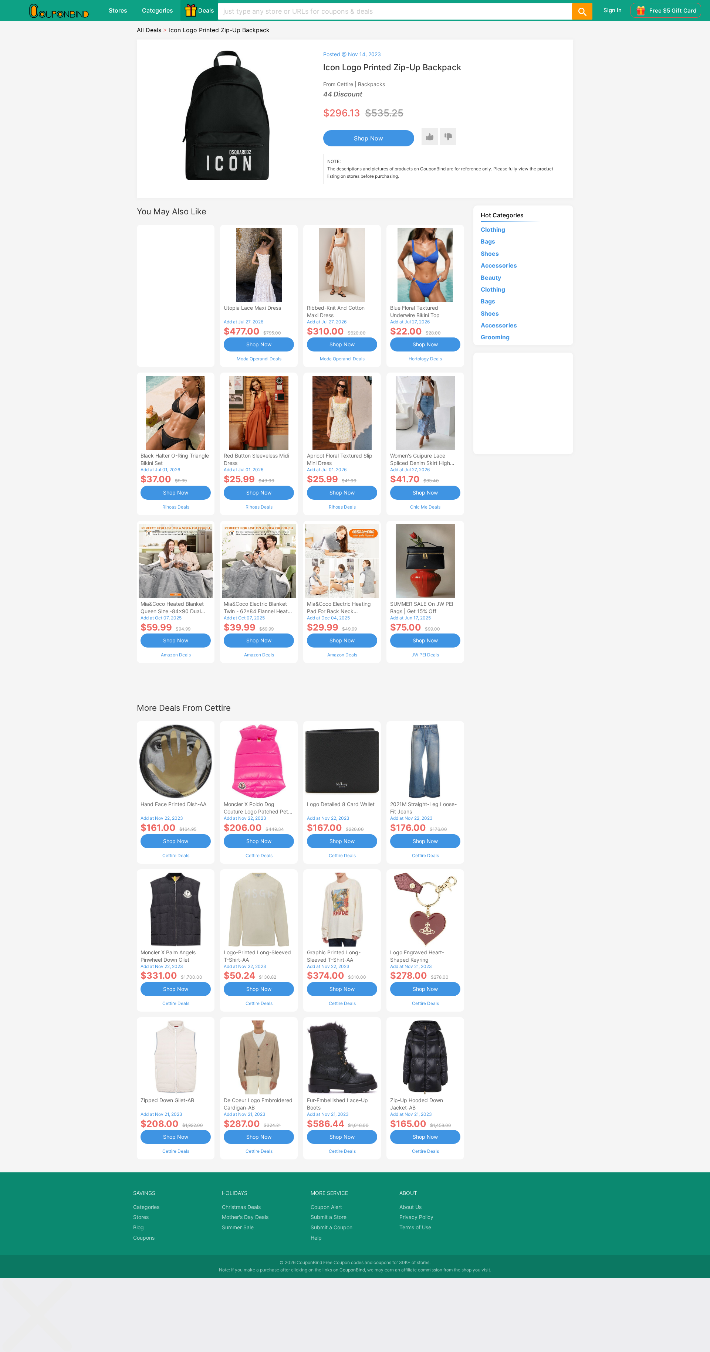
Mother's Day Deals (245, 1217)
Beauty (491, 277)
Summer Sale (238, 1227)
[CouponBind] (64, 10)
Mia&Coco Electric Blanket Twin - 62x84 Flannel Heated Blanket (259, 611)
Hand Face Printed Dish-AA (173, 804)
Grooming (495, 337)
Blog (138, 1227)
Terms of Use (415, 1227)
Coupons (144, 1237)
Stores (118, 10)
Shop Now (368, 138)
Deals (206, 10)
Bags (488, 241)
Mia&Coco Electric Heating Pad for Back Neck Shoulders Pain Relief (339, 611)
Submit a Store (328, 1217)
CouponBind (352, 1270)
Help (316, 1237)
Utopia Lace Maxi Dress (252, 308)
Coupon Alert (326, 1207)
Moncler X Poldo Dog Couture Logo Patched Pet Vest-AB (256, 811)
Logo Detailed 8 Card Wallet (341, 804)
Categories (157, 10)
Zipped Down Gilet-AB (167, 1100)
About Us (410, 1207)
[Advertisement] (176, 294)
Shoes (490, 253)
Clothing (493, 229)
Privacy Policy (416, 1217)
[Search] (582, 11)
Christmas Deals (241, 1207)
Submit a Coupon (331, 1227)
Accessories (499, 265)
